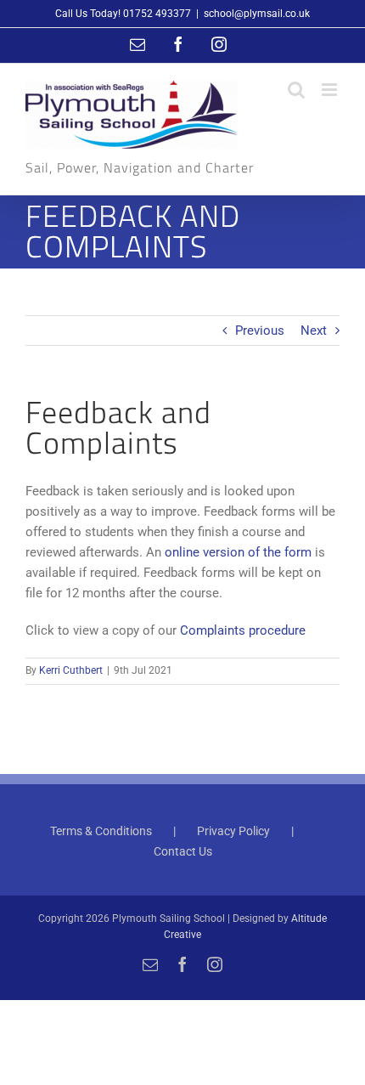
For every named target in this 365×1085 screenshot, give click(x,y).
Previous (259, 330)
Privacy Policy (233, 831)
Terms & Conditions (101, 831)
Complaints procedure (243, 630)
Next (313, 330)
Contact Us (183, 851)
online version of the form (238, 552)
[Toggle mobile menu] (331, 90)
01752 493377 (157, 14)
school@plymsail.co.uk (257, 14)
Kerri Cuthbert (71, 670)
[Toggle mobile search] (296, 90)
